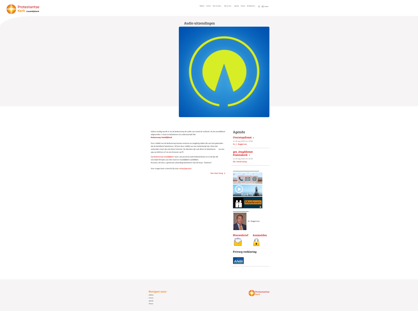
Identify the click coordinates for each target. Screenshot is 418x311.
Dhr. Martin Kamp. (243, 156)
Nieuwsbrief (240, 235)
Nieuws (243, 6)
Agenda (236, 6)
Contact (208, 6)
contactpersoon (185, 169)
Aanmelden (260, 235)
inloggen (266, 6)
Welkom (202, 6)
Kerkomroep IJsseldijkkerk (163, 157)
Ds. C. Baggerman (243, 140)
